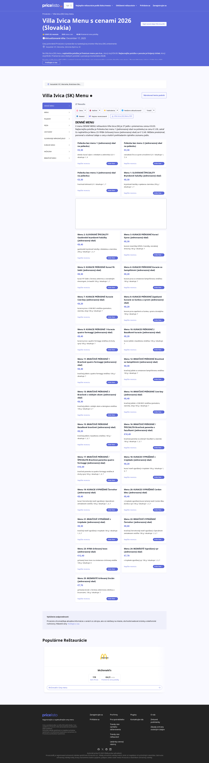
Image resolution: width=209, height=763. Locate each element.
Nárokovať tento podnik (154, 95)
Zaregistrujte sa (160, 5)
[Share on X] (102, 749)
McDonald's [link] (104, 670)
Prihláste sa (145, 5)
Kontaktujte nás (136, 719)
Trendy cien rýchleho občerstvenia (115, 727)
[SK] (50, 6)
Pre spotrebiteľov (117, 719)
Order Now (111, 163)
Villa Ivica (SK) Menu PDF (123, 116)
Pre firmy (114, 714)
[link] (104, 656)
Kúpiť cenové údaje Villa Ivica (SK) (154, 24)
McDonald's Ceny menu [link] (58, 687)
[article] (104, 669)
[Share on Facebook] (99, 749)
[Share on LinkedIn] (110, 749)
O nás (153, 714)
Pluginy (133, 714)
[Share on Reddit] (106, 749)
